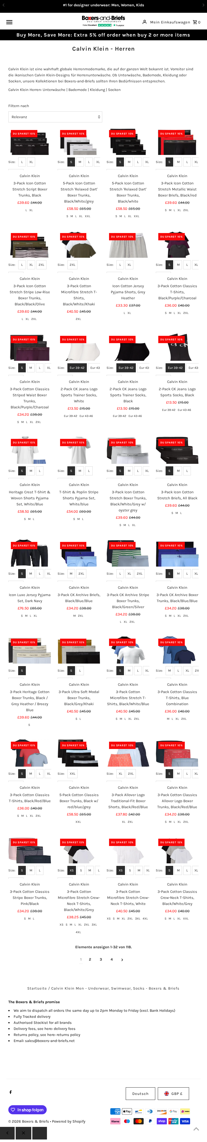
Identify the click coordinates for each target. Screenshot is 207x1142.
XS (72, 870)
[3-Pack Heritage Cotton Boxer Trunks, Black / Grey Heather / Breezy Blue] (29, 657)
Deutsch (140, 1093)
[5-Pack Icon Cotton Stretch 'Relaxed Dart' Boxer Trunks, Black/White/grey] (79, 148)
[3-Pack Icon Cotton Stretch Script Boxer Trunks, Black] (29, 148)
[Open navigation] (42, 22)
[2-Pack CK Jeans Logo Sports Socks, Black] (177, 354)
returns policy (68, 1034)
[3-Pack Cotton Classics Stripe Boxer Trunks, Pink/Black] (29, 857)
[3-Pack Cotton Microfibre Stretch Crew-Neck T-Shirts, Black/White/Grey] (79, 857)
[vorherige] (7, 1133)
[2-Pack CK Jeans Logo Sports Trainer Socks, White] (79, 354)
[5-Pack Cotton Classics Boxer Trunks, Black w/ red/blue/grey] (79, 760)
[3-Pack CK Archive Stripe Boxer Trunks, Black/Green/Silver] (128, 560)
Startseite (37, 988)
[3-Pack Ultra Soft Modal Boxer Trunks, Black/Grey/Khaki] (79, 657)
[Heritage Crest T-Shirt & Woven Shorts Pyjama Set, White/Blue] (29, 457)
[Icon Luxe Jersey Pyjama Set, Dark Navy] (29, 560)
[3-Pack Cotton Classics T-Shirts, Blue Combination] (177, 657)
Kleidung (97, 89)
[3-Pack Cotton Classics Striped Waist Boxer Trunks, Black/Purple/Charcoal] (29, 354)
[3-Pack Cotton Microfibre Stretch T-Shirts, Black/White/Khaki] (79, 252)
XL (31, 162)
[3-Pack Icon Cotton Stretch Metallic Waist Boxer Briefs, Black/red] (177, 148)
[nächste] (122, 959)
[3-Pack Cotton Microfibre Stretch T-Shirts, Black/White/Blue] (128, 657)
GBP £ (177, 1093)
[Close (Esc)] (23, 1133)
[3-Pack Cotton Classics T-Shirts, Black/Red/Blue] (29, 760)
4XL (78, 932)
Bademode (77, 89)
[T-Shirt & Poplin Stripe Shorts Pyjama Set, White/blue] (79, 457)
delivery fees (64, 1028)
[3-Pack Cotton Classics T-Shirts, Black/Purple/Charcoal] (177, 252)
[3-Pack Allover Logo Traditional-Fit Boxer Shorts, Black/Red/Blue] (128, 760)
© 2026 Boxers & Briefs (29, 1121)
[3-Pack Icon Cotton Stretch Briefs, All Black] (177, 457)
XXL (87, 216)
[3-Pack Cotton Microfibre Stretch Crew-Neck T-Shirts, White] (128, 857)
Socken (114, 89)
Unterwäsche (54, 89)
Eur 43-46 (97, 368)
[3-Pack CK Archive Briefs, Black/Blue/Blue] (79, 560)
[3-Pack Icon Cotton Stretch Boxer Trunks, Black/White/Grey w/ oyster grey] (128, 457)
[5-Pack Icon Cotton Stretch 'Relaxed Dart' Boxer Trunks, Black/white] (128, 148)
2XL (186, 210)
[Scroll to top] (196, 1128)
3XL (94, 924)
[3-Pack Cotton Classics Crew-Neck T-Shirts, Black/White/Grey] (177, 857)
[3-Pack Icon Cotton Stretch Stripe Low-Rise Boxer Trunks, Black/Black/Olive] (29, 252)
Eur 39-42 (77, 368)
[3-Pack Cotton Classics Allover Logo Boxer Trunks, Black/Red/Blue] (177, 760)
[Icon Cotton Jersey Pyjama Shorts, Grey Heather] (128, 252)
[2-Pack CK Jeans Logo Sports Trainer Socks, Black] (128, 354)
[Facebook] (10, 1093)
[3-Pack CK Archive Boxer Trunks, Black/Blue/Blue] (177, 560)
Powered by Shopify (68, 1121)
